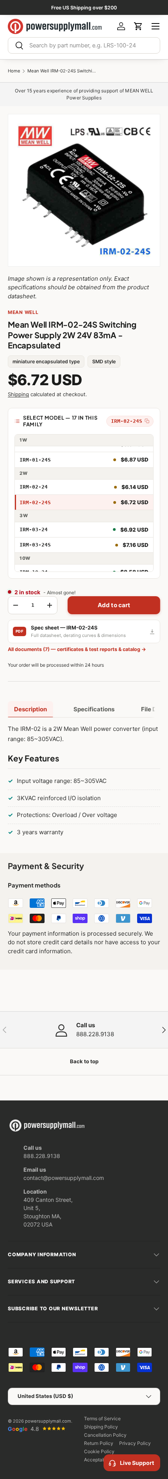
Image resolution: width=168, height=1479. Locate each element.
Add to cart (114, 605)
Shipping (18, 394)
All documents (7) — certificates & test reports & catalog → (77, 649)
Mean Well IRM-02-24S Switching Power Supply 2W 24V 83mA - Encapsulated (62, 71)
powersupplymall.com (48, 1421)
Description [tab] (30, 709)
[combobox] (84, 45)
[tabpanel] (84, 782)
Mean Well (23, 312)
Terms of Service (102, 1418)
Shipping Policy (101, 1427)
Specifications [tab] (93, 709)
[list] (84, 190)
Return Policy (98, 1443)
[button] (138, 26)
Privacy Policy (135, 1443)
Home (14, 71)
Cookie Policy (99, 1451)
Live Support (137, 1462)
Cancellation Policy (105, 1435)
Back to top (84, 1061)
